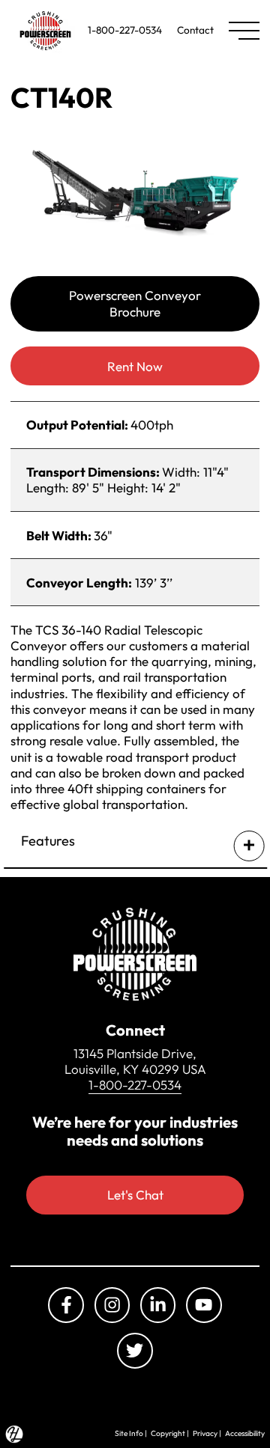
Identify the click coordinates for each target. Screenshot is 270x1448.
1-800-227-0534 (125, 30)
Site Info (129, 1433)
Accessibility (245, 1433)
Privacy (205, 1433)
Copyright (168, 1433)
